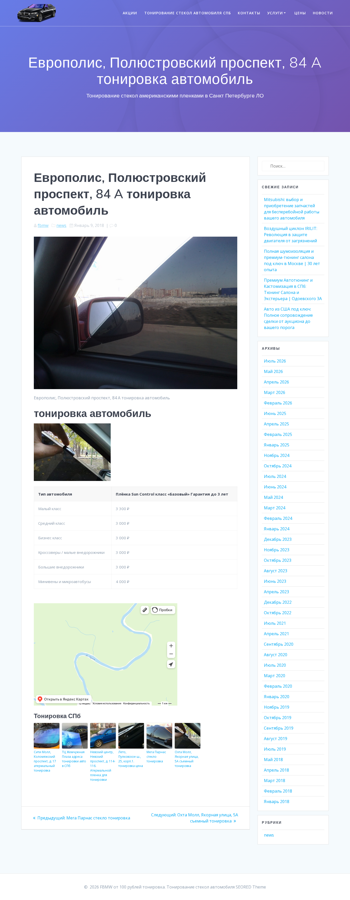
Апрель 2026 (276, 382)
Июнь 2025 (275, 413)
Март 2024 (274, 508)
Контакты (249, 12)
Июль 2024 (275, 476)
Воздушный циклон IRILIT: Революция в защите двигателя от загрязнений (290, 235)
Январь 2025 (276, 445)
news (61, 225)
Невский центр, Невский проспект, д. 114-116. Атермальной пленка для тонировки (102, 766)
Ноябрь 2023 (276, 550)
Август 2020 (275, 654)
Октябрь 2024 (277, 466)
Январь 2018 (276, 801)
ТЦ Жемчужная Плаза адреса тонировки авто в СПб (74, 759)
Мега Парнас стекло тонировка (156, 756)
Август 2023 (275, 571)
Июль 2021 (275, 623)
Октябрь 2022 (277, 613)
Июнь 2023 (275, 581)
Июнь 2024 (275, 487)
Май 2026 (273, 371)
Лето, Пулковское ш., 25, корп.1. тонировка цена (130, 759)
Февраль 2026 (278, 403)
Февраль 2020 (278, 686)
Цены (300, 12)
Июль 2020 (275, 665)
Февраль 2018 (278, 791)
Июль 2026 (275, 361)
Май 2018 (273, 759)
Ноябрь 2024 (276, 455)
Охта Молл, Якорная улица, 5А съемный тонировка (187, 759)
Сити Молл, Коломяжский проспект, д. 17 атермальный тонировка (45, 761)
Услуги (275, 12)
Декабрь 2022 (278, 602)
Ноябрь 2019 (276, 707)
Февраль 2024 (278, 518)
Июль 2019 (275, 749)
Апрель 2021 (276, 633)
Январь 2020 (276, 696)
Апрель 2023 (276, 592)
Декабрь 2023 (278, 539)
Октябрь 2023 (277, 560)
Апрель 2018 (276, 770)
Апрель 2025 (276, 424)
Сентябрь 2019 (278, 728)
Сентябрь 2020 (278, 644)
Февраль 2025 (278, 434)
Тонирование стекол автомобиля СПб (187, 12)
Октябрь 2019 (277, 717)
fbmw (43, 225)
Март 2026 (274, 392)
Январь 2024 (276, 529)
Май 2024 (273, 497)
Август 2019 (275, 738)
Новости (323, 12)
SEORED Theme (251, 887)
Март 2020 (274, 675)
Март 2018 (274, 780)
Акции (130, 12)
